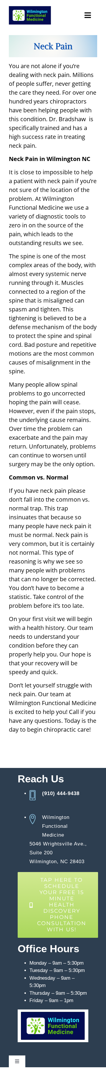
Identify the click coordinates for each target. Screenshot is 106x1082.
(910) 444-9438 (61, 793)
